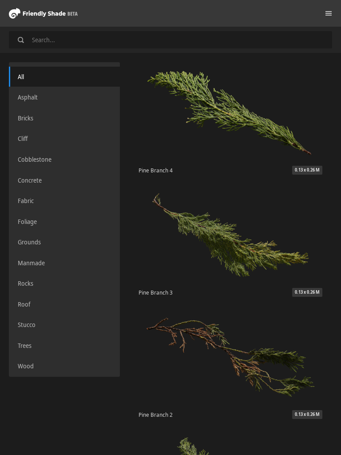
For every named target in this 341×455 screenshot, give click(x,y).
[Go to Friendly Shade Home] (43, 13)
